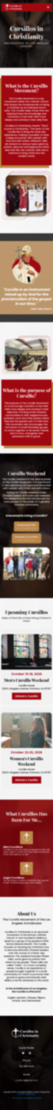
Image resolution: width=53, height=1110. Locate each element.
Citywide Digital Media (26, 1094)
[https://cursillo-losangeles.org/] (14, 7)
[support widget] (47, 1104)
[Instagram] (29, 1053)
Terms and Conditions (20, 1098)
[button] (48, 7)
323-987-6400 (26, 1066)
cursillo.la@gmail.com (26, 1080)
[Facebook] (23, 1053)
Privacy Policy (35, 1098)
